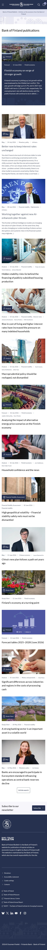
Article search (23, 790)
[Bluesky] (3, 913)
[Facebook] (20, 913)
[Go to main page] (21, 4)
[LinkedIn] (11, 913)
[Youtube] (16, 913)
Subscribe (37, 808)
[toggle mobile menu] (2, 4)
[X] (7, 913)
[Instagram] (25, 913)
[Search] (38, 4)
